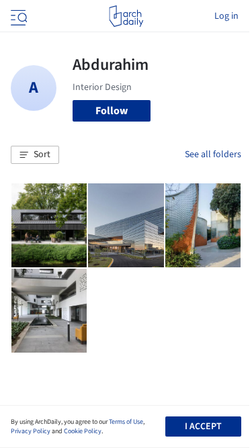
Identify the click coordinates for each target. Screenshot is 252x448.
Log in (226, 16)
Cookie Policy (82, 431)
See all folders (213, 154)
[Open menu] (17, 16)
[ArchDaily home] (126, 16)
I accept (203, 426)
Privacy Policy (30, 431)
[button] (35, 155)
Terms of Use (126, 422)
